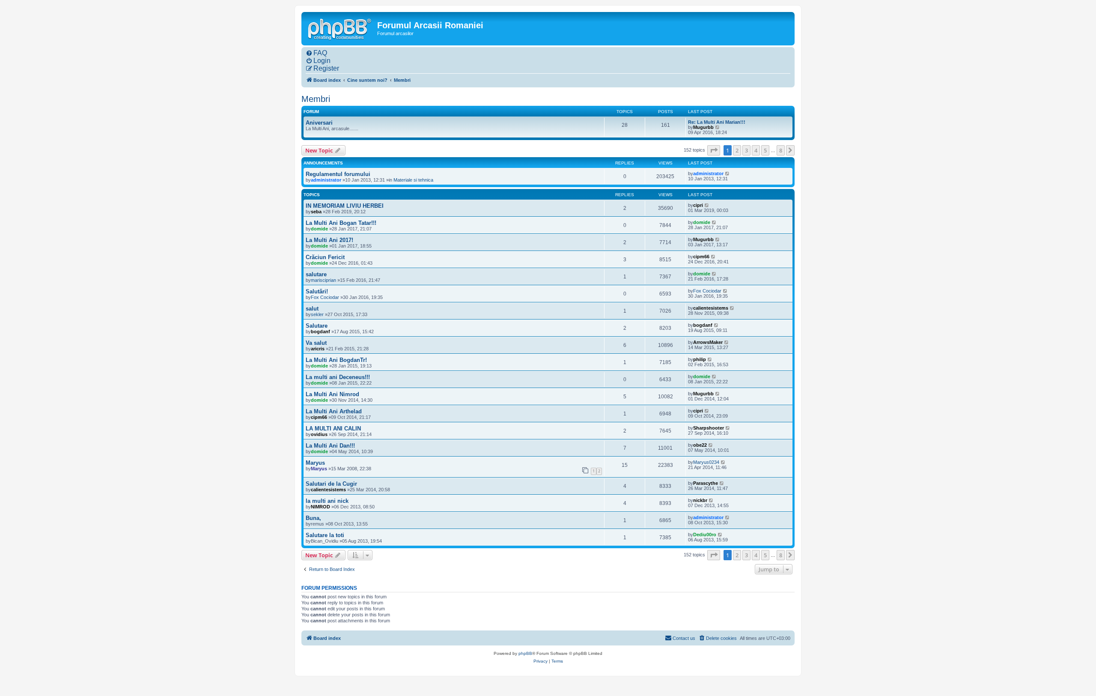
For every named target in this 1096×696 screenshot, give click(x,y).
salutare (316, 274)
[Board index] (340, 28)
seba (316, 211)
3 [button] (746, 150)
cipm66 (701, 256)
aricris (318, 348)
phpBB (525, 653)
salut (312, 308)
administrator (326, 179)
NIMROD (320, 506)
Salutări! (317, 291)
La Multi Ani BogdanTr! (336, 360)
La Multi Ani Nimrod (332, 394)
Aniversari (319, 122)
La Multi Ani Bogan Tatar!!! (341, 223)
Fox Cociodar (325, 297)
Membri (315, 99)
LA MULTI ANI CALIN (333, 428)
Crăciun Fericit (325, 257)
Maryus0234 (706, 462)
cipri (698, 205)
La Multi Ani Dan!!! (330, 445)
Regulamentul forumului (338, 174)
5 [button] (765, 150)
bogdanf (320, 331)
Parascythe (705, 483)
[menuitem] (316, 53)
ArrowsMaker (708, 342)
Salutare (317, 326)
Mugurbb (703, 127)
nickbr (700, 500)
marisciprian (323, 280)
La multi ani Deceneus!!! (338, 377)
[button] (713, 150)
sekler (317, 314)
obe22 (700, 445)
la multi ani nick (327, 501)
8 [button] (780, 150)
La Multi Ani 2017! (329, 240)
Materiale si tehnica (413, 179)
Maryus (315, 463)
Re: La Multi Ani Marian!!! (716, 122)
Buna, (313, 518)
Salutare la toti (325, 535)
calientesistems (710, 308)
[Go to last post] (727, 173)
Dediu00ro (704, 534)
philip (699, 359)
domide (319, 228)
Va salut (316, 343)
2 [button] (737, 150)
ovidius (319, 434)
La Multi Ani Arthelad (334, 411)
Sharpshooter (708, 427)
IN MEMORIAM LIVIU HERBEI (345, 206)
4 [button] (755, 150)
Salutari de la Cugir (331, 484)
